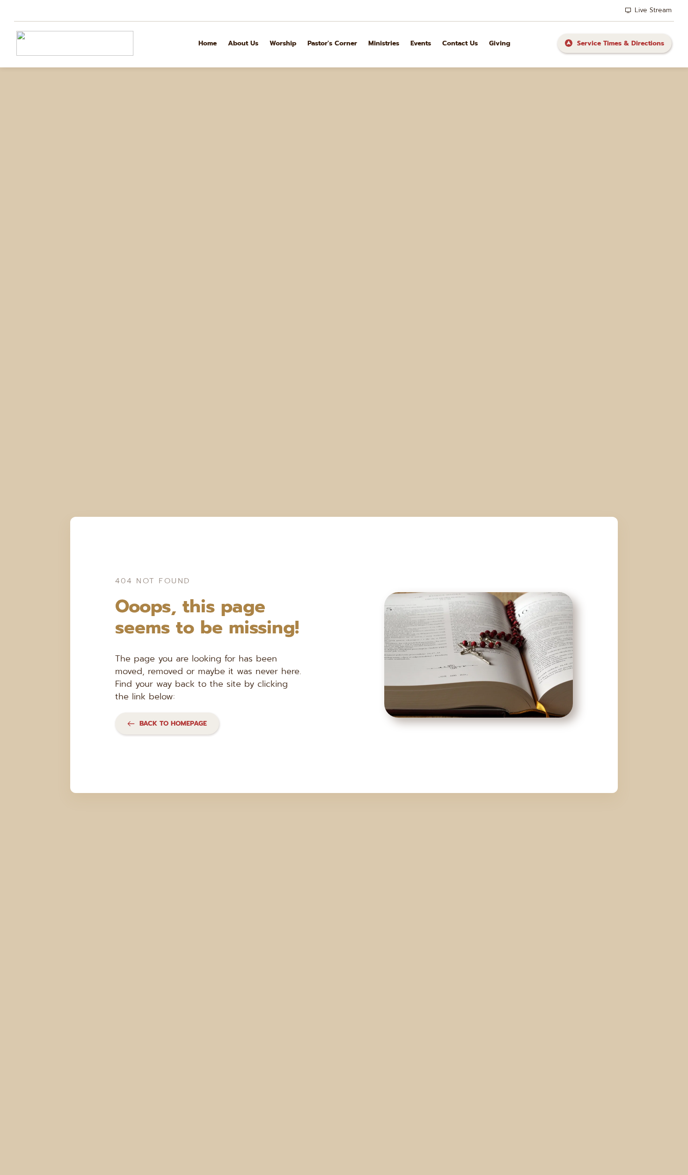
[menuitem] (207, 43)
